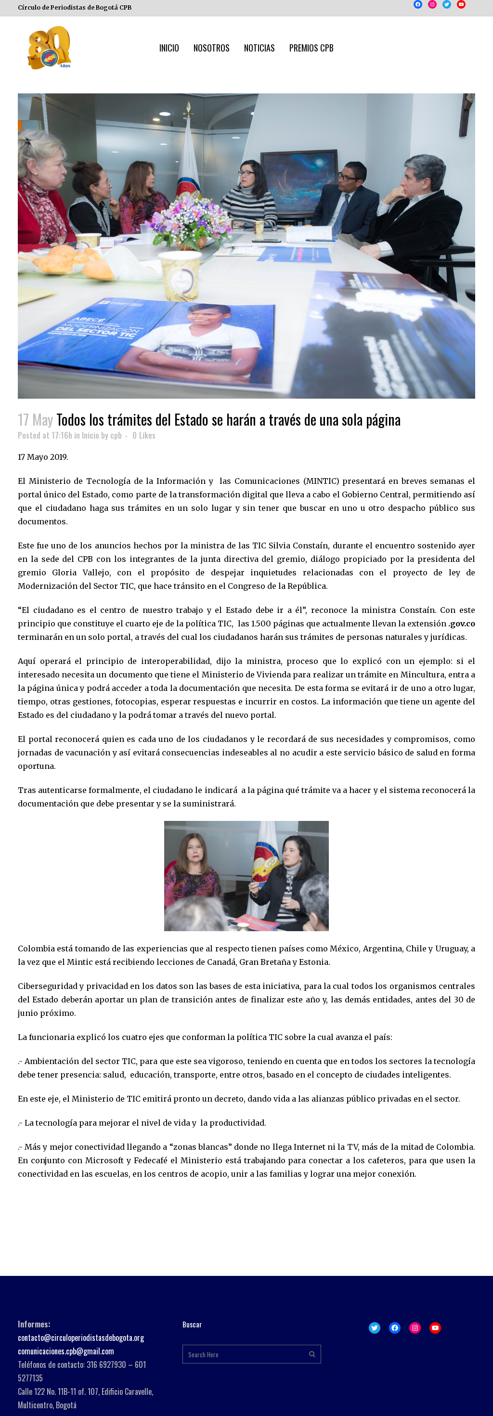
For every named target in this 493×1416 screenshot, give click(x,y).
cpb (116, 435)
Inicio (90, 435)
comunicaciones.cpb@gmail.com (66, 1351)
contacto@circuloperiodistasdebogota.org (81, 1337)
